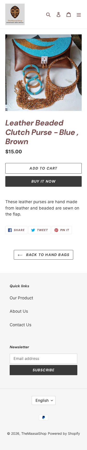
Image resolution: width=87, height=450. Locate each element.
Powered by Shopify (64, 433)
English (42, 400)
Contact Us (20, 324)
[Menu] (79, 14)
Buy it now (43, 181)
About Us (19, 311)
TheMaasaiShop (34, 433)
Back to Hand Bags (47, 254)
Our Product (21, 297)
